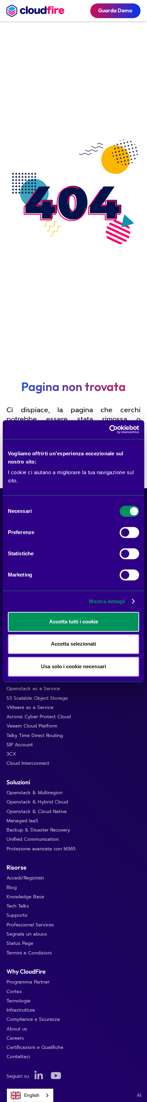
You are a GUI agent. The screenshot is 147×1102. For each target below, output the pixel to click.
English (31, 1095)
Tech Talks (17, 906)
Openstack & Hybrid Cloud (37, 802)
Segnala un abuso (26, 934)
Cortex (14, 991)
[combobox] (30, 1095)
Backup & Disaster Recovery (38, 830)
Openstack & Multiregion (34, 792)
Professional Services (30, 925)
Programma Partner (28, 982)
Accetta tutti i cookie (73, 621)
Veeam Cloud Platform (31, 726)
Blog (11, 887)
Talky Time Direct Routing (34, 735)
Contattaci (18, 1056)
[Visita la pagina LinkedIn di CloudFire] (40, 1076)
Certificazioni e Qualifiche (34, 1047)
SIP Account (19, 745)
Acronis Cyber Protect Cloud (38, 716)
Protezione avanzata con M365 (41, 849)
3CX (11, 754)
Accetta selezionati (73, 644)
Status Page (19, 943)
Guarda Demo (115, 10)
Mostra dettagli (107, 601)
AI (139, 1095)
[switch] (129, 532)
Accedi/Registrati (25, 878)
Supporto (17, 915)
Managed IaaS (22, 821)
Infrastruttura (20, 1010)
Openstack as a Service (33, 688)
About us (16, 1029)
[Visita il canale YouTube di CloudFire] (56, 1076)
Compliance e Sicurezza (33, 1019)
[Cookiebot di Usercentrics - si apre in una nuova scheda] (109, 429)
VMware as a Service (29, 707)
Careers (15, 1038)
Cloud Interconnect (27, 763)
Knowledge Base (25, 897)
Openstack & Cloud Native (36, 811)
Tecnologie (18, 1001)
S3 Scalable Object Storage (37, 698)
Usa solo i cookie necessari (73, 666)
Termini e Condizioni (29, 953)
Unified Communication (32, 839)
